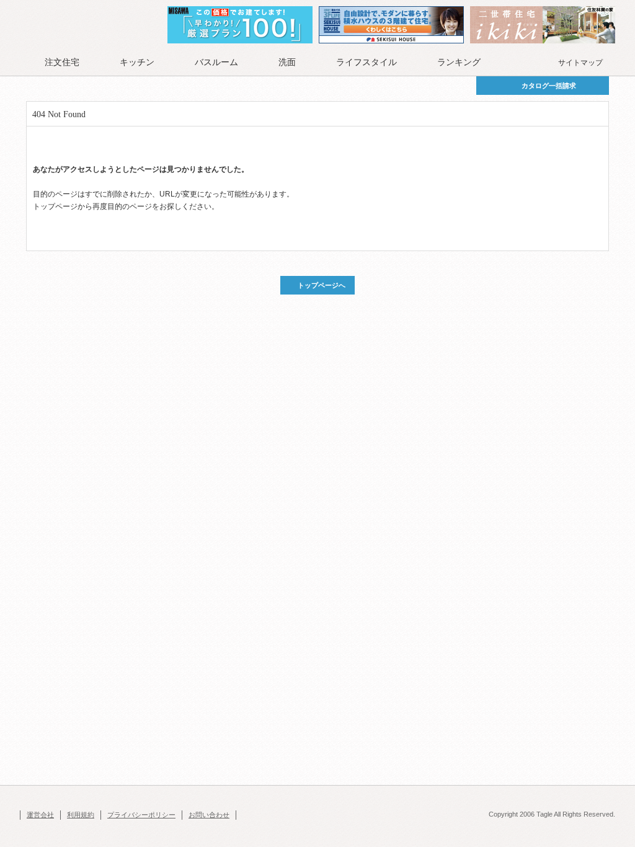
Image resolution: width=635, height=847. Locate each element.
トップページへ (321, 285)
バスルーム (216, 62)
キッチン (137, 62)
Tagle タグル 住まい (66, 26)
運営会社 (40, 814)
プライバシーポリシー (141, 814)
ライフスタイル (366, 62)
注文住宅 (62, 62)
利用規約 (80, 814)
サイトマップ (580, 62)
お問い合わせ (209, 814)
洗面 (287, 62)
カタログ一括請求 (549, 85)
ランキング (459, 62)
